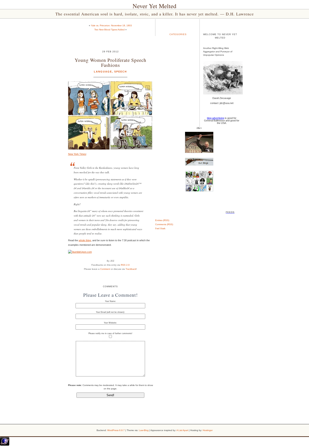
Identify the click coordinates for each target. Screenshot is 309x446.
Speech (120, 71)
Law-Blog (144, 430)
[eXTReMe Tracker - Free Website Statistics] (4, 444)
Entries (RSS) (162, 220)
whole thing (85, 240)
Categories (178, 34)
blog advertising (215, 118)
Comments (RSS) (164, 224)
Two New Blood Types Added (109, 29)
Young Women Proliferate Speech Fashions (110, 62)
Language (103, 71)
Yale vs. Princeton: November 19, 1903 (111, 25)
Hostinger (208, 430)
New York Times (77, 154)
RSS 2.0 (125, 265)
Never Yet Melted (154, 6)
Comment (105, 269)
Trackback (131, 269)
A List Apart (182, 430)
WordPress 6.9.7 (116, 430)
